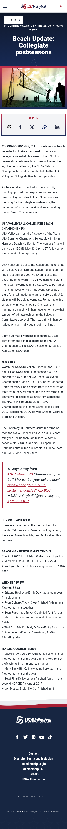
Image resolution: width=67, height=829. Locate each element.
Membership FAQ (34, 769)
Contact (34, 753)
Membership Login (33, 764)
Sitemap (23, 796)
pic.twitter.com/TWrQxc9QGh (30, 490)
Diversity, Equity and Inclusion (33, 758)
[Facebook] (17, 737)
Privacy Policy (40, 796)
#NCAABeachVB (20, 474)
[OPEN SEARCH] (61, 6)
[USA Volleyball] (33, 6)
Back (12, 20)
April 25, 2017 (18, 501)
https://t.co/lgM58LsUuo (26, 485)
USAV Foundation (33, 779)
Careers (34, 774)
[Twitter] (25, 737)
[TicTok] (50, 737)
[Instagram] (33, 737)
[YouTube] (42, 737)
